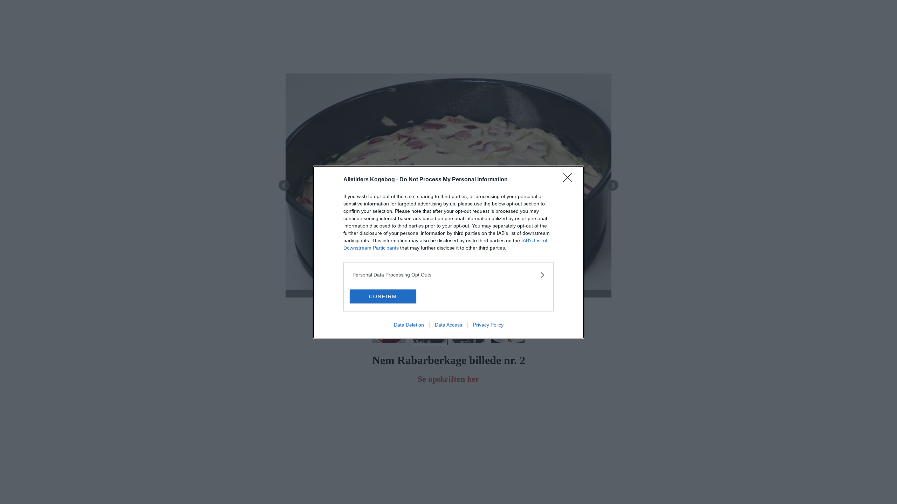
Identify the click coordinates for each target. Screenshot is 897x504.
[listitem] (448, 275)
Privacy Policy (488, 325)
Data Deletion (409, 325)
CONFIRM (383, 296)
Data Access (448, 325)
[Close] (569, 180)
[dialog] (448, 252)
